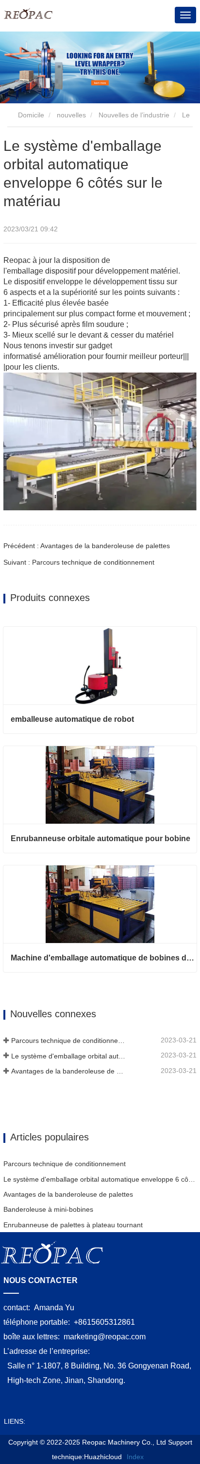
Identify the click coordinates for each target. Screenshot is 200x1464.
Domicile (30, 115)
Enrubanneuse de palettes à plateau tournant (73, 1225)
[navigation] (185, 15)
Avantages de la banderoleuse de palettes (69, 1071)
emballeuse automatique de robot (72, 719)
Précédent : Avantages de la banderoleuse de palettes (86, 546)
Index (135, 1457)
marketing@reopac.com (105, 1337)
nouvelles (71, 115)
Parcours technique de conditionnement (69, 1040)
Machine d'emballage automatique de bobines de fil (104, 958)
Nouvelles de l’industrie (134, 115)
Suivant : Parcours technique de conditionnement (78, 562)
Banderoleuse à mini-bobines (48, 1209)
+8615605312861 (104, 1322)
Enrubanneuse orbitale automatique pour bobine (100, 838)
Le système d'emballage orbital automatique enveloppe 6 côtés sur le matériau (69, 1056)
